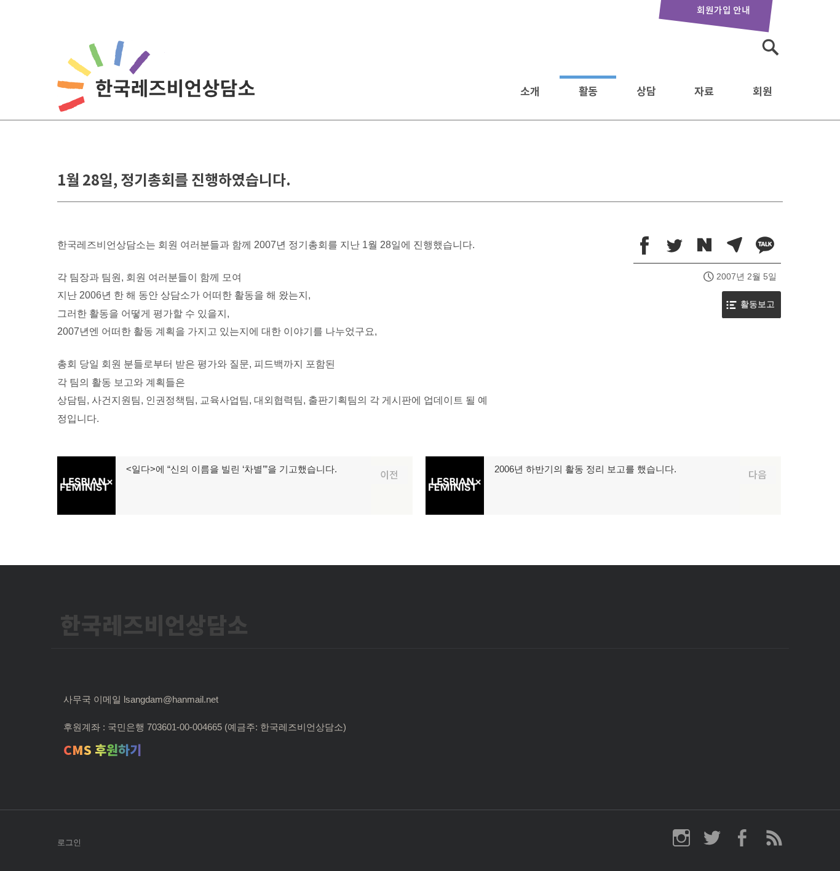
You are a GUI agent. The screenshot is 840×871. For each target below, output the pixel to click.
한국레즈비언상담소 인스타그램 (681, 837)
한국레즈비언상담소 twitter (712, 837)
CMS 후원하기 (102, 750)
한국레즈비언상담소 (158, 88)
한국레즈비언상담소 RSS (773, 837)
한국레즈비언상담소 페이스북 (742, 837)
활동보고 (757, 304)
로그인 (69, 842)
